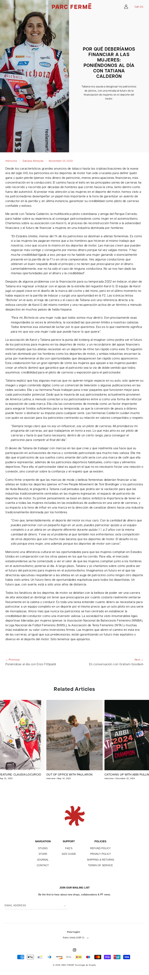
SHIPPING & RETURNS (100, 859)
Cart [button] (139, 7)
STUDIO (43, 848)
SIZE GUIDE (69, 853)
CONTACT (43, 865)
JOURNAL (43, 859)
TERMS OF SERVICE (100, 865)
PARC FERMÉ (67, 965)
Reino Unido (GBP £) (73, 938)
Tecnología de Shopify (85, 965)
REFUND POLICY (100, 848)
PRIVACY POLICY (100, 853)
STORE (43, 853)
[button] (7, 7)
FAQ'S (68, 848)
